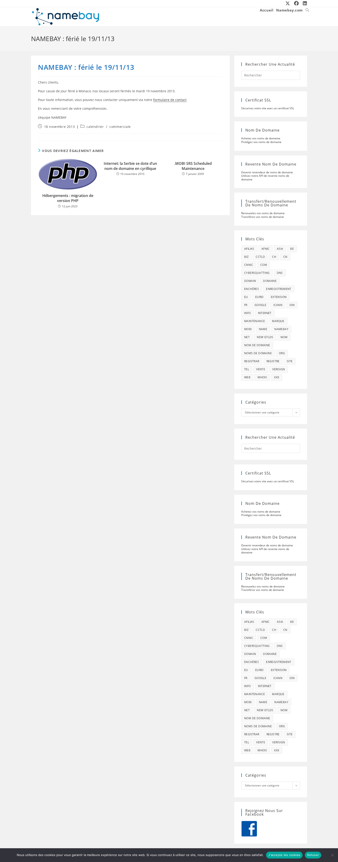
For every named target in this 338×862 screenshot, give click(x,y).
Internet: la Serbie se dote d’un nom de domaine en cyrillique (130, 166)
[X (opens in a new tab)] (288, 3)
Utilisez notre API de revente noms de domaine (265, 177)
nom (284, 337)
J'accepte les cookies (284, 855)
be (292, 249)
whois (262, 377)
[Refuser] (332, 855)
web (247, 377)
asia (280, 249)
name (263, 329)
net (247, 337)
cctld (260, 257)
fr (245, 305)
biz (246, 257)
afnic (265, 249)
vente (260, 369)
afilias (249, 249)
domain (250, 281)
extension (279, 297)
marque (278, 321)
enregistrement (278, 289)
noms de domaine (258, 353)
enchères (251, 289)
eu (246, 297)
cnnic (248, 265)
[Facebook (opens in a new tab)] (296, 3)
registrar (251, 361)
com (263, 265)
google (260, 305)
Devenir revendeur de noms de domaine (267, 172)
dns (280, 273)
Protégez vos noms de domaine (261, 142)
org (282, 353)
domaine (270, 281)
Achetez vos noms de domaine (260, 138)
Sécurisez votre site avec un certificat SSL (267, 108)
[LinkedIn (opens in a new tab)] (304, 3)
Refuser (313, 855)
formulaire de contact (169, 100)
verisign (278, 369)
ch (274, 257)
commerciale (120, 126)
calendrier (95, 126)
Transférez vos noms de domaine (262, 217)
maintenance (254, 321)
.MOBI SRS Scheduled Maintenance (193, 166)
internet (265, 313)
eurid (259, 297)
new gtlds (265, 337)
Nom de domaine (257, 345)
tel (246, 369)
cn (285, 257)
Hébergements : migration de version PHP (67, 198)
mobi (248, 329)
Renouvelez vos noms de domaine (263, 213)
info (247, 313)
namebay (281, 329)
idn (292, 305)
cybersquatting (257, 273)
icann (277, 305)
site (290, 361)
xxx (276, 377)
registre (273, 361)
